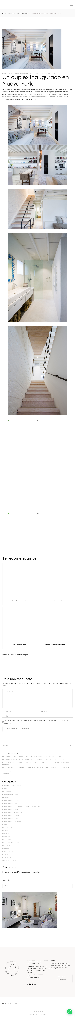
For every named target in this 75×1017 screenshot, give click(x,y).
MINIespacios (7, 851)
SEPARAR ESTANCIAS (10, 860)
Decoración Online (10, 818)
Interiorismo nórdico (11, 842)
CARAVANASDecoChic (10, 794)
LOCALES (5, 848)
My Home (5, 854)
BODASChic (6, 791)
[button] (69, 1011)
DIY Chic (5, 824)
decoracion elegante (22, 655)
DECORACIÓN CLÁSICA (10, 803)
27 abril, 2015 (7, 73)
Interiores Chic (49, 73)
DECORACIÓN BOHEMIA (10, 800)
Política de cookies (10, 1003)
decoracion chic (8, 655)
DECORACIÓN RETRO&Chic (12, 821)
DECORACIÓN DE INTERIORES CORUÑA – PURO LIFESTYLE (23, 806)
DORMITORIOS (7, 827)
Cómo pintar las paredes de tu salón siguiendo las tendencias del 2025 (32, 756)
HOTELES (5, 830)
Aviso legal (7, 1000)
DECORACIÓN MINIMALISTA (18, 13)
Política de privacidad (30, 1000)
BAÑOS (4, 788)
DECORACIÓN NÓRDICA (10, 815)
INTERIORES (35, 73)
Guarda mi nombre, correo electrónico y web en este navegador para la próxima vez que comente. (36, 722)
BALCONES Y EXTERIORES (11, 785)
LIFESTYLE (6, 845)
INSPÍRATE (6, 836)
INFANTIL (5, 833)
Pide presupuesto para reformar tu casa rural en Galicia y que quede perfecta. (36, 759)
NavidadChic (7, 857)
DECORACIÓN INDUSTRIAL (11, 809)
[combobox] (37, 886)
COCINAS (5, 797)
